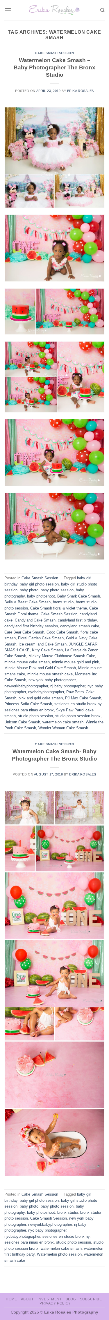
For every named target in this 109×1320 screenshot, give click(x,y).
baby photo (29, 590)
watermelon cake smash (62, 722)
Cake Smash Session (54, 53)
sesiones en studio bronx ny (77, 704)
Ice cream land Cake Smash (43, 644)
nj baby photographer (67, 686)
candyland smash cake (79, 626)
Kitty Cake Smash (47, 650)
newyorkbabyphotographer (26, 686)
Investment (49, 1299)
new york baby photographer (52, 680)
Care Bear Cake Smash (24, 632)
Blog (71, 1299)
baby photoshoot (41, 596)
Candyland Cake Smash (35, 620)
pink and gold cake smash (41, 698)
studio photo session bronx (78, 716)
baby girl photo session (39, 584)
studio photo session (35, 716)
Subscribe (91, 1299)
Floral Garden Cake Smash (41, 638)
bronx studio (63, 602)
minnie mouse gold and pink (75, 662)
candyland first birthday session (31, 626)
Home (11, 1299)
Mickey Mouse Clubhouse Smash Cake (61, 656)
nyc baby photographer (47, 1230)
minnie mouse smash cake (50, 674)
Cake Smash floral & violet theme (58, 608)
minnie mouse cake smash (27, 662)
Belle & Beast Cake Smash (27, 602)
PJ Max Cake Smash (83, 698)
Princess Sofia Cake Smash (28, 704)
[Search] (102, 10)
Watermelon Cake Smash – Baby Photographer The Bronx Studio (54, 67)
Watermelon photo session (59, 1254)
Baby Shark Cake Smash (78, 596)
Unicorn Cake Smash (22, 722)
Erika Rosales (80, 91)
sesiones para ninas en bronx (29, 710)
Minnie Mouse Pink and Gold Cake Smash (40, 668)
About (27, 1299)
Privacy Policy (55, 1303)
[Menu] (7, 10)
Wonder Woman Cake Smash (63, 728)
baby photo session (57, 590)
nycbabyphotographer (46, 692)
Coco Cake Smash (62, 632)
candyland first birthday (77, 620)
